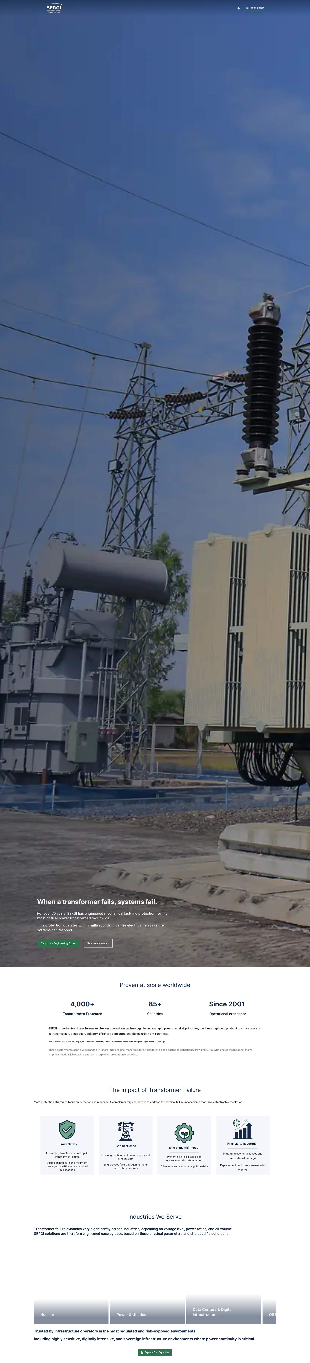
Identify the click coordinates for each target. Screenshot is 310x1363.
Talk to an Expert (255, 7)
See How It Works (98, 943)
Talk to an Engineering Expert (59, 943)
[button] (29, 1282)
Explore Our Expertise (157, 1352)
